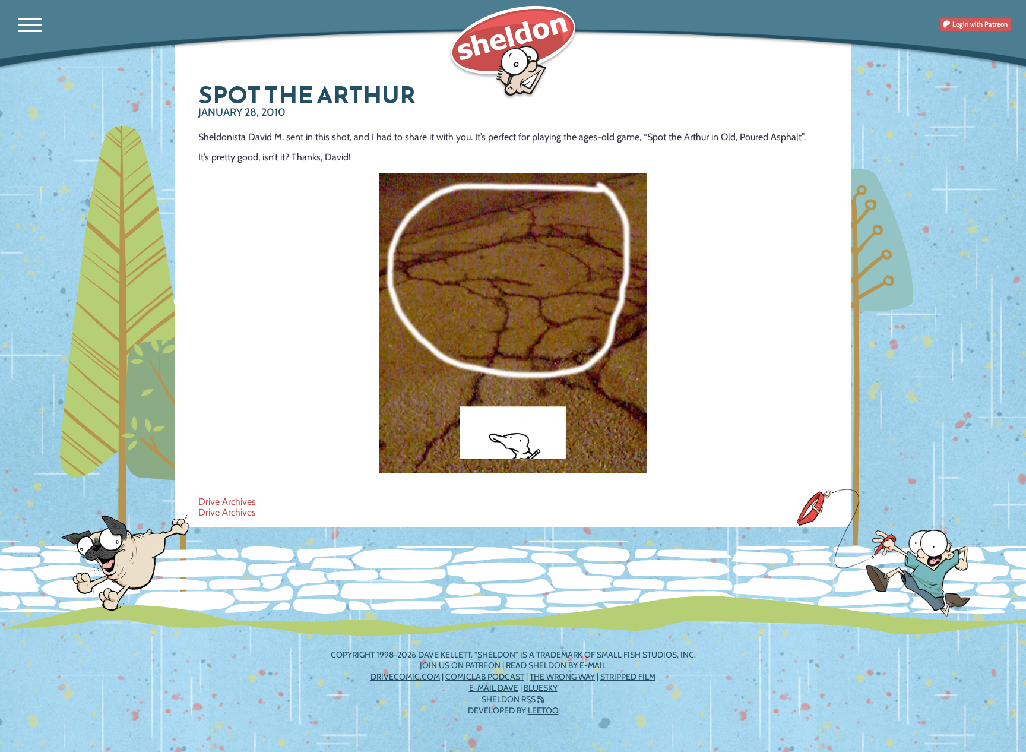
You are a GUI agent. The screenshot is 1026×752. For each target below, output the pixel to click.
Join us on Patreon (460, 665)
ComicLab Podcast (484, 676)
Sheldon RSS (509, 699)
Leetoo (543, 710)
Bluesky (541, 688)
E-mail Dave (493, 688)
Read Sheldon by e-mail (556, 665)
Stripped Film (628, 676)
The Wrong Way (562, 676)
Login (979, 24)
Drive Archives (227, 501)
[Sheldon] (513, 52)
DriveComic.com (405, 676)
